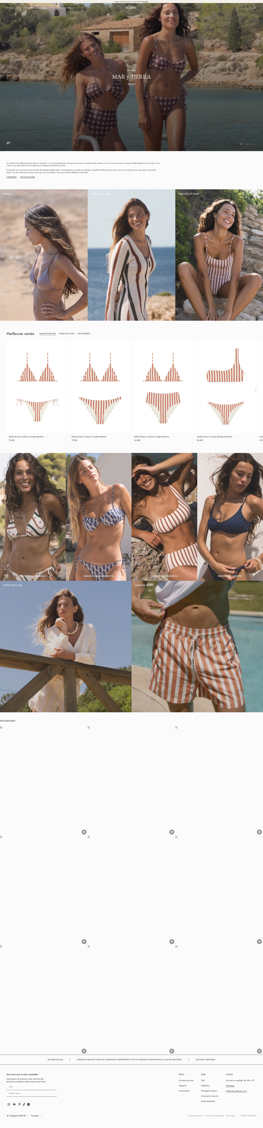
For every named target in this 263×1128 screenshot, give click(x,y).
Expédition (205, 1064)
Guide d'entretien (208, 1079)
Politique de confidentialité (214, 1094)
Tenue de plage (41, 8)
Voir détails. (145, 1)
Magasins (183, 1064)
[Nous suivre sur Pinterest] (19, 1082)
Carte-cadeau (184, 1069)
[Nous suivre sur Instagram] (9, 1083)
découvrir (131, 73)
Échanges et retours (209, 1069)
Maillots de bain (28, 8)
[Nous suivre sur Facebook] (14, 1083)
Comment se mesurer (209, 1074)
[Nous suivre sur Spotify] (28, 1082)
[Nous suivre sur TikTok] (24, 1082)
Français (35, 1094)
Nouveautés (10, 8)
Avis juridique (230, 1094)
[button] (44, 759)
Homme (52, 8)
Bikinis (18, 8)
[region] (131, 66)
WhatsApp (230, 1064)
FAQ (203, 1059)
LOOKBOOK (12, 155)
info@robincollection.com (236, 1069)
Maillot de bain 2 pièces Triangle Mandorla (26, 415)
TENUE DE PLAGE (66, 312)
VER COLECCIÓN (27, 155)
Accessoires (61, 8)
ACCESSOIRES (84, 312)
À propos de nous (186, 1059)
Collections (71, 8)
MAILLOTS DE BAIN (48, 312)
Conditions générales (195, 1094)
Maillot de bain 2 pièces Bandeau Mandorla (214, 415)
